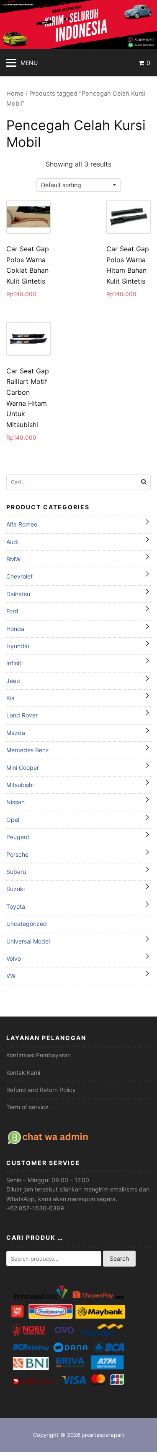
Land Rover (22, 715)
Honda (15, 628)
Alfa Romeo (21, 524)
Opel (12, 819)
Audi (12, 541)
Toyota (15, 906)
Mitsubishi (19, 784)
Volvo (13, 958)
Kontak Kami (23, 1072)
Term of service (27, 1107)
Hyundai (17, 645)
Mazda (15, 732)
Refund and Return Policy (41, 1089)
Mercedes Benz (27, 749)
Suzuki (15, 888)
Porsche (17, 854)
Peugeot (17, 836)
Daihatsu (18, 593)
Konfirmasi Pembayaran (38, 1054)
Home (15, 93)
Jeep (13, 680)
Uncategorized (26, 923)
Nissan (15, 802)
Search (119, 1258)
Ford (12, 611)
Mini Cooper (22, 767)
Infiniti (14, 663)
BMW (13, 559)
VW (10, 975)
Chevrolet (19, 576)
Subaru (16, 871)
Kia (10, 697)
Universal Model (28, 941)
